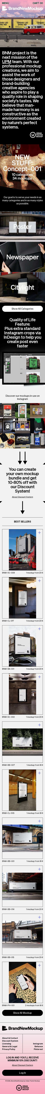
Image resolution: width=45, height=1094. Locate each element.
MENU (5, 3)
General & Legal (9, 1046)
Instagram (38, 1043)
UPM (6, 61)
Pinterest (38, 1049)
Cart (38, 3)
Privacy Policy (8, 1049)
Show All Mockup (22, 1012)
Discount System (10, 1041)
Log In (22, 1072)
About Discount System (22, 497)
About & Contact (10, 1038)
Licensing (6, 1043)
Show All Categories (22, 308)
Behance (39, 1046)
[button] (22, 1000)
